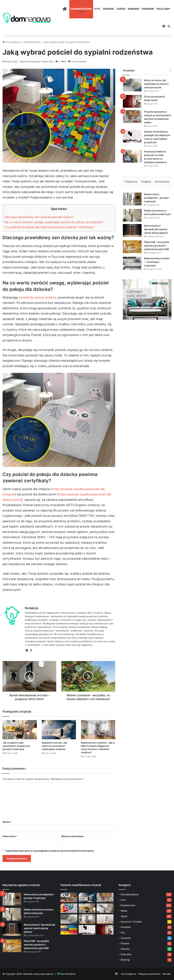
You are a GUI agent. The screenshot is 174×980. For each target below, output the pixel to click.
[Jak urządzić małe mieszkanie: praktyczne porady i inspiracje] (20, 729)
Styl (97, 8)
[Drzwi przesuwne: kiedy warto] (132, 101)
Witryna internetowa (72, 836)
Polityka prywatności (149, 974)
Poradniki (126, 927)
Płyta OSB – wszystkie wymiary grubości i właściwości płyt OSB (156, 246)
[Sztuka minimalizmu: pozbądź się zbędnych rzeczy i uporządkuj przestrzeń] (132, 136)
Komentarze (162, 181)
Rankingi (133, 8)
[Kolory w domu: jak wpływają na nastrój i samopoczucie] (132, 85)
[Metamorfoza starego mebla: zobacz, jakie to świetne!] (68, 930)
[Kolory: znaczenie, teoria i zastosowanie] (68, 908)
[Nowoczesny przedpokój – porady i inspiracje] (132, 199)
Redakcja (31, 608)
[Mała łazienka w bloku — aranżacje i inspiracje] (132, 263)
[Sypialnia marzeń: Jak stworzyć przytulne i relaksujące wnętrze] (59, 729)
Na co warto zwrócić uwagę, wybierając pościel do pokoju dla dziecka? (53, 222)
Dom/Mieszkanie (81, 8)
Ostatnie (146, 181)
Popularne (131, 181)
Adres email (10, 836)
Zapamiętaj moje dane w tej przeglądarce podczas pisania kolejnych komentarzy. (49, 850)
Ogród (121, 8)
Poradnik (148, 8)
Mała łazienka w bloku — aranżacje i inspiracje (157, 262)
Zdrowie (108, 8)
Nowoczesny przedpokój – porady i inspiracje (156, 198)
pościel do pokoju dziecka (37, 297)
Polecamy (163, 8)
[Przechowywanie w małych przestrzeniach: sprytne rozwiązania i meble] (132, 116)
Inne (123, 900)
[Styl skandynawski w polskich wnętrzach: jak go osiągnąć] (105, 908)
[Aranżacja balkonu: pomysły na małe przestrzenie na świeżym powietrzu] (132, 156)
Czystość (126, 938)
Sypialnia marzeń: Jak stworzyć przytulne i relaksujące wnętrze (54, 746)
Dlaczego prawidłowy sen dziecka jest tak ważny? (38, 217)
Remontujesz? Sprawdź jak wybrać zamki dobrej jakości (156, 229)
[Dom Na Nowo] (26, 17)
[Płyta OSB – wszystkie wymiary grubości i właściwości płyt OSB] (132, 246)
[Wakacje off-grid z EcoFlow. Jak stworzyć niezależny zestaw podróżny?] (68, 897)
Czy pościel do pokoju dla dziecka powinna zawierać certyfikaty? (49, 227)
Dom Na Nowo (68, 974)
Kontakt (167, 974)
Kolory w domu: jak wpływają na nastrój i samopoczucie (156, 84)
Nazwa (7, 821)
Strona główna (13, 42)
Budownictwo (128, 905)
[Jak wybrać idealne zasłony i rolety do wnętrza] (87, 919)
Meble (124, 910)
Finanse (125, 943)
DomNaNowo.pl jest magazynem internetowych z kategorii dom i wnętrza (64, 612)
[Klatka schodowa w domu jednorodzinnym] (132, 215)
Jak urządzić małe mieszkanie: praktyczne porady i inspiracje (16, 746)
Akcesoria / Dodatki (131, 921)
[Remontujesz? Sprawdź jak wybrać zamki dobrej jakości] (132, 230)
